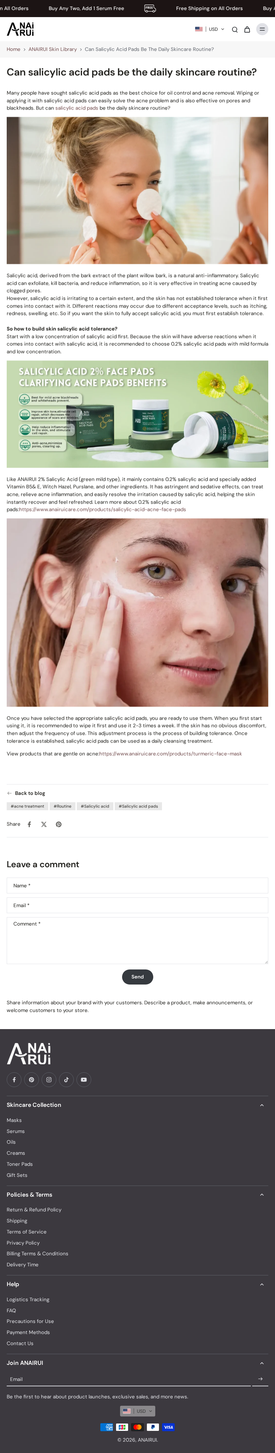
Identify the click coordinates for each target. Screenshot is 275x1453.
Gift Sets (17, 1175)
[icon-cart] (246, 29)
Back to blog (30, 793)
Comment (27, 924)
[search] (234, 29)
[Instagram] (49, 1079)
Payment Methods (28, 1332)
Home (13, 49)
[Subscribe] (260, 1379)
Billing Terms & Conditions (37, 1253)
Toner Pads (20, 1164)
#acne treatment (27, 806)
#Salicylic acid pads (138, 806)
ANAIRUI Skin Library (53, 49)
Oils (11, 1142)
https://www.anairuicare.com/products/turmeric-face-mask (170, 753)
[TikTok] (66, 1079)
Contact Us (20, 1343)
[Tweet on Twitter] (44, 824)
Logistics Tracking (28, 1299)
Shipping (17, 1220)
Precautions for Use (30, 1321)
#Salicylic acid (95, 806)
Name (22, 885)
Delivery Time (23, 1264)
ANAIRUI (147, 1440)
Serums (16, 1131)
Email (21, 905)
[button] (209, 29)
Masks (14, 1120)
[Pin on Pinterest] (58, 824)
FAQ (11, 1310)
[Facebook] (14, 1079)
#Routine (62, 806)
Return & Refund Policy (34, 1209)
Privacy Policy (23, 1243)
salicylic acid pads (76, 108)
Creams (16, 1153)
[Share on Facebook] (29, 824)
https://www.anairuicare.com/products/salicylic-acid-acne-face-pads (102, 509)
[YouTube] (83, 1079)
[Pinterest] (31, 1079)
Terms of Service (27, 1231)
